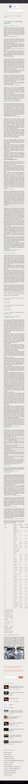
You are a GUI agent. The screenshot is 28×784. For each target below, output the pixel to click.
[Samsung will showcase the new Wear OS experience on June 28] (6, 687)
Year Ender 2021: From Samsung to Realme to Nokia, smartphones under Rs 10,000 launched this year (13, 671)
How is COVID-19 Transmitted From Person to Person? (14, 760)
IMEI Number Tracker (13, 698)
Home (5, 15)
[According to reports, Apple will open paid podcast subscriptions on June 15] (6, 711)
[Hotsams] (14, 6)
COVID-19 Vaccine (7, 754)
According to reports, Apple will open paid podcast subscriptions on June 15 (16, 712)
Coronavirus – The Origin (8, 762)
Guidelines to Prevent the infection (10, 770)
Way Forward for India (8, 774)
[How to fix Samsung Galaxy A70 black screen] (6, 723)
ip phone (11, 704)
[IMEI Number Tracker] (6, 699)
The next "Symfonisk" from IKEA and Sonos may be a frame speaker (16, 742)
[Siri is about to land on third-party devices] (6, 692)
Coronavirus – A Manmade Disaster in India (12, 768)
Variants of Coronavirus (8, 764)
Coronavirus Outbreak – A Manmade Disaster (12, 766)
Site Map (14, 1)
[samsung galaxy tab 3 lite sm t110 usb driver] (6, 729)
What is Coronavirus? (8, 752)
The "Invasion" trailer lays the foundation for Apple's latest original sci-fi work (15, 736)
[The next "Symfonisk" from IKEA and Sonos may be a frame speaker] (6, 741)
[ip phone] (6, 705)
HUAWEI (8, 15)
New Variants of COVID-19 (9, 756)
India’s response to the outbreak (10, 772)
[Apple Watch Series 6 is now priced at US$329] (6, 717)
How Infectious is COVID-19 (9, 758)
